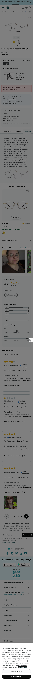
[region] (16, 661)
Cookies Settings (16, 671)
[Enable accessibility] (31, 340)
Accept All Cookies (16, 676)
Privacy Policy (23, 667)
